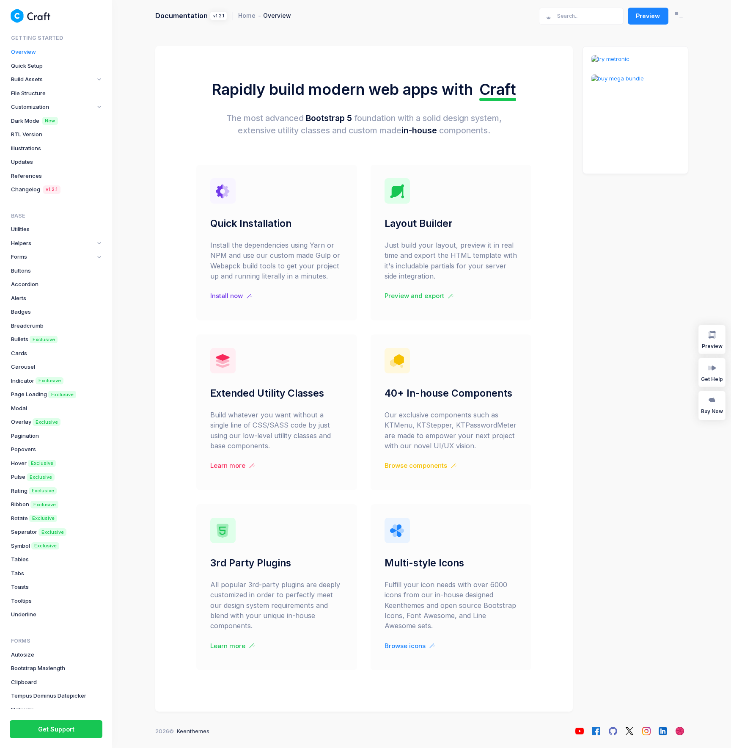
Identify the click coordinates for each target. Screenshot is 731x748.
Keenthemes (193, 731)
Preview (648, 15)
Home (247, 15)
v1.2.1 (218, 16)
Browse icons (405, 646)
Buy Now (712, 411)
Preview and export (414, 296)
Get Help (712, 379)
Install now (226, 296)
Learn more (227, 465)
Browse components (416, 465)
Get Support (56, 729)
